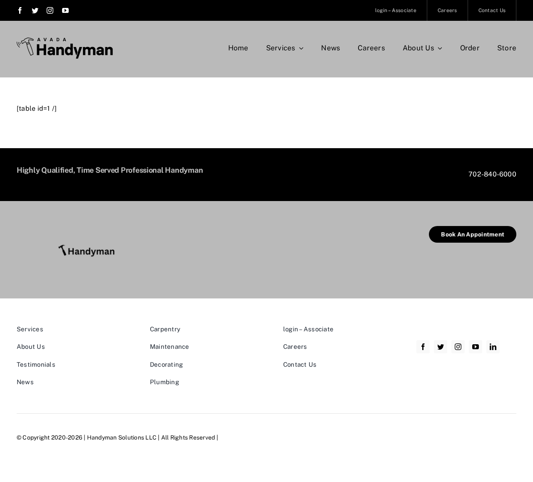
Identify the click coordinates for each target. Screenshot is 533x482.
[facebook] (20, 10)
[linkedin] (493, 346)
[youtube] (65, 10)
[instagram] (50, 10)
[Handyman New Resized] (89, 229)
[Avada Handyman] (65, 41)
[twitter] (35, 10)
